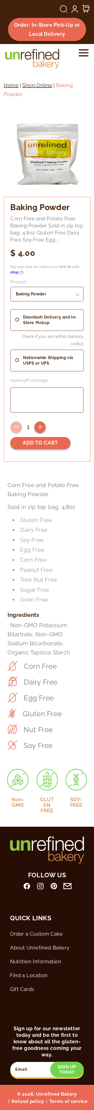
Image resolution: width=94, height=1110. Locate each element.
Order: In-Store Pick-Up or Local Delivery (47, 29)
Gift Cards (22, 989)
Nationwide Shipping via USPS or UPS (48, 360)
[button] (63, 9)
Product (18, 282)
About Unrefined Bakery (39, 948)
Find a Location (29, 975)
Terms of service (68, 1101)
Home (11, 85)
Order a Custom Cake (36, 934)
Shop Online (37, 85)
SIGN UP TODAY (67, 1069)
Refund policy (28, 1101)
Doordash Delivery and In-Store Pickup (50, 320)
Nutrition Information (35, 962)
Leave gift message (29, 380)
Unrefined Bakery (56, 1094)
